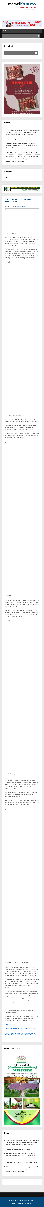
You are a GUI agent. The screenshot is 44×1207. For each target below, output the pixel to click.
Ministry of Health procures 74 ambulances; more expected (20, 1029)
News (6, 1024)
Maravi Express (18, 1200)
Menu (5, 30)
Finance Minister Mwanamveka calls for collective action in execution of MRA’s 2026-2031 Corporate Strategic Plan (21, 146)
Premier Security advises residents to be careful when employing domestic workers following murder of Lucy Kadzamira (21, 1034)
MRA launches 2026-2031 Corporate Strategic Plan (21, 152)
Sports (11, 1024)
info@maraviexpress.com (24, 1203)
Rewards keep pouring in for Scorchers (18, 139)
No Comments (20, 206)
